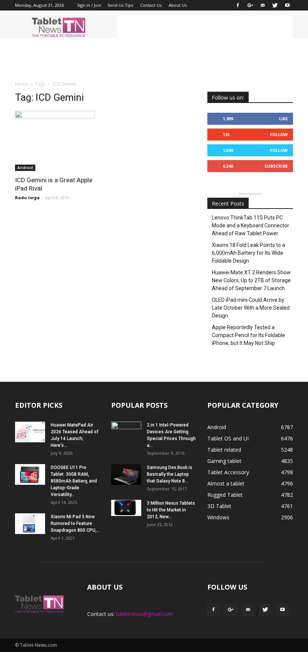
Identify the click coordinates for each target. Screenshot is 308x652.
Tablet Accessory (228, 472)
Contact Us (151, 5)
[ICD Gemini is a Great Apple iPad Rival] (58, 141)
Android (25, 167)
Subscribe (276, 166)
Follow (279, 134)
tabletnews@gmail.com (144, 613)
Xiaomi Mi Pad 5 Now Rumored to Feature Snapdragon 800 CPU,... (75, 523)
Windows (218, 517)
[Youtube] (287, 5)
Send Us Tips (120, 5)
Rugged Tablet (225, 494)
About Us (178, 5)
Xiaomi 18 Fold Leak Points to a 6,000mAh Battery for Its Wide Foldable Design (248, 253)
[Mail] (262, 5)
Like (283, 118)
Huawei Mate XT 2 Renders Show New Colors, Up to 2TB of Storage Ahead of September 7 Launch (251, 280)
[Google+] (250, 5)
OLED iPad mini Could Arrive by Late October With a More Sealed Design (251, 308)
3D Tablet (219, 506)
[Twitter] (275, 5)
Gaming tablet (224, 460)
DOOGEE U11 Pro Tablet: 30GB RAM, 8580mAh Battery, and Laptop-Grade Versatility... (74, 481)
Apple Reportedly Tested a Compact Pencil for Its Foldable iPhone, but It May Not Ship (248, 335)
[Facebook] (237, 5)
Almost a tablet (226, 483)
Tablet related (224, 449)
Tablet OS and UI (228, 438)
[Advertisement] (205, 27)
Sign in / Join (89, 5)
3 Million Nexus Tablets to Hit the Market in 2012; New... (171, 510)
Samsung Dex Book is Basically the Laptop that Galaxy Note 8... (169, 474)
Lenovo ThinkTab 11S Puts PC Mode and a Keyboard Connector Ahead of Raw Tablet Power (250, 225)
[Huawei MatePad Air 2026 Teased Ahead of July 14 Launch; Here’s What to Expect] (30, 432)
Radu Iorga (27, 197)
